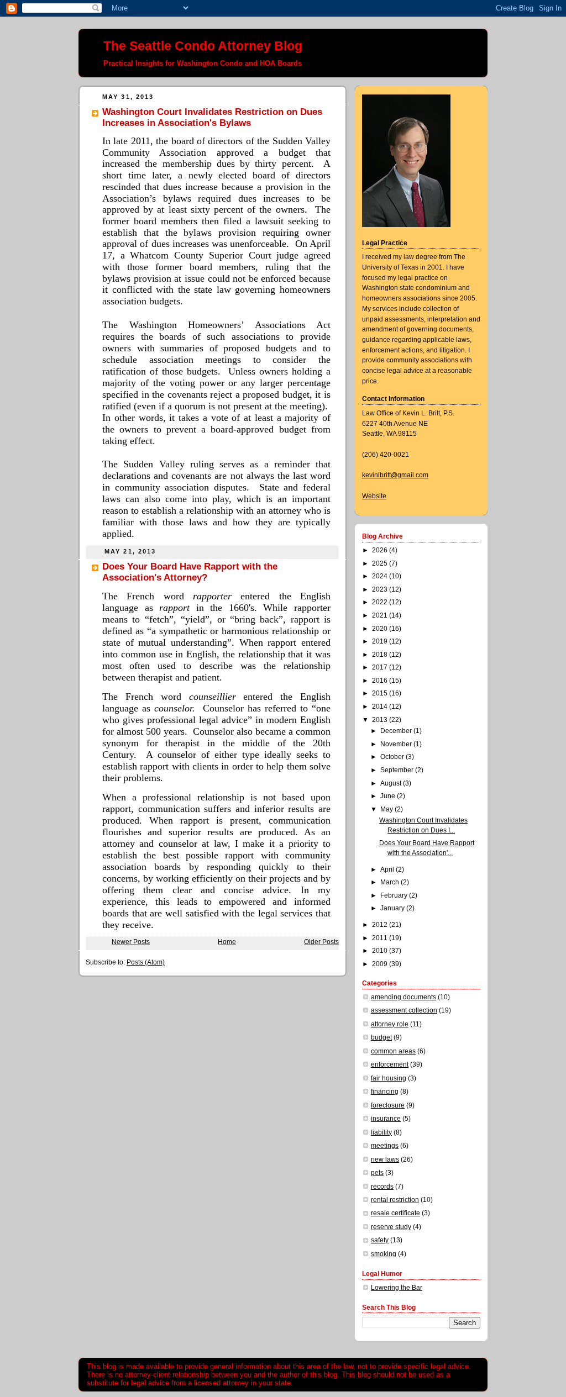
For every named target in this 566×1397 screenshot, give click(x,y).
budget (381, 1037)
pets (377, 1173)
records (382, 1186)
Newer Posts (131, 942)
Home (227, 942)
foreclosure (388, 1105)
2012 (380, 925)
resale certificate (395, 1213)
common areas (393, 1051)
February (394, 895)
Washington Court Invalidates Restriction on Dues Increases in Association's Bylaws (212, 117)
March (390, 882)
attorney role (389, 1024)
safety (380, 1240)
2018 (380, 654)
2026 (380, 550)
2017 (380, 667)
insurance (386, 1118)
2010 (380, 951)
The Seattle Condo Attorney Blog (202, 46)
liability (381, 1132)
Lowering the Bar (396, 1287)
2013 (380, 720)
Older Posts (321, 942)
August (391, 783)
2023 (380, 589)
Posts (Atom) (146, 962)
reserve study (391, 1227)
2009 (380, 964)
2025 (380, 563)
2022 (380, 602)
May (387, 809)
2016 (380, 680)
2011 (380, 938)
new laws (385, 1159)
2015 (380, 693)
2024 (380, 576)
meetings (385, 1146)
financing (385, 1091)
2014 (380, 706)
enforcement (389, 1064)
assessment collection (404, 1010)
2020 (380, 628)
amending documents (403, 997)
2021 (380, 615)
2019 (380, 641)
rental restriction (395, 1200)
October (393, 757)
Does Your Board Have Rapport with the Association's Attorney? (189, 572)
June (388, 796)
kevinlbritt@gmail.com (395, 475)
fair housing (388, 1078)
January (393, 908)
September (397, 770)
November (396, 744)
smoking (383, 1254)
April (388, 869)
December (396, 731)
